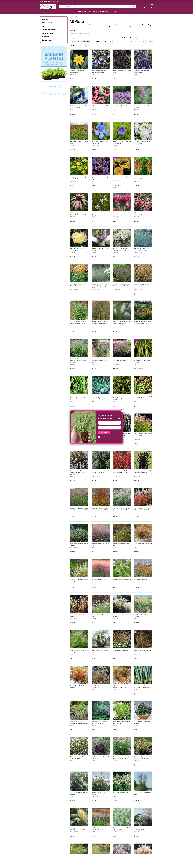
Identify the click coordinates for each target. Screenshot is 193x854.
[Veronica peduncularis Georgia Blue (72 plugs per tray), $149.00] (101, 59)
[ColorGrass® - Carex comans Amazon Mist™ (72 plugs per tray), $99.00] (79, 710)
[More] (82, 11)
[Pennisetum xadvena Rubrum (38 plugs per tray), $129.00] (101, 746)
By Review (73, 45)
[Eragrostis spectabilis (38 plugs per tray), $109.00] (101, 533)
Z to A (111, 41)
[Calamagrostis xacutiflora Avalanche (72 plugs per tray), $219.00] (79, 817)
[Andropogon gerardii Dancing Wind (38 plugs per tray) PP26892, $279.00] (101, 497)
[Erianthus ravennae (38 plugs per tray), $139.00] (143, 781)
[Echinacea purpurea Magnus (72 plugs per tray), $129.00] (101, 95)
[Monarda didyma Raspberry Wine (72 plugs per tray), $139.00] (122, 202)
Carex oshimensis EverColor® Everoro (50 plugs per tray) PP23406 (120, 397)
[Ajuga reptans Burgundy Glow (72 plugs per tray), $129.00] (101, 166)
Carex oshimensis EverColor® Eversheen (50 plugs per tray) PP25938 (142, 360)
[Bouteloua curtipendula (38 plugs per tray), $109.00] (143, 604)
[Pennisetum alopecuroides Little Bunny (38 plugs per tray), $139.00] (122, 746)
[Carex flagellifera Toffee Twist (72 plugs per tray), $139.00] (101, 675)
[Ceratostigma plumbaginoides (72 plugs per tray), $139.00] (101, 131)
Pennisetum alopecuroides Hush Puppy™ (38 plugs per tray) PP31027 (121, 323)
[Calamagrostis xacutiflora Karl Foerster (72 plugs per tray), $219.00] (79, 273)
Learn (79, 11)
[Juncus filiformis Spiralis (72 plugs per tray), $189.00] (143, 710)
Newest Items (86, 41)
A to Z (104, 41)
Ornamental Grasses (49, 30)
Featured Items (75, 41)
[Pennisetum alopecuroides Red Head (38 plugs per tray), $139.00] (101, 817)
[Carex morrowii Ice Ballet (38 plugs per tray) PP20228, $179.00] (143, 385)
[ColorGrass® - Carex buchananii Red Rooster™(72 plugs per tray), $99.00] (143, 639)
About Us (87, 11)
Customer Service (104, 11)
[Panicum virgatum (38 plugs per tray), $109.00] (122, 533)
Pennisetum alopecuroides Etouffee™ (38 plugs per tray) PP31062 (78, 360)
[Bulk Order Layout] (151, 41)
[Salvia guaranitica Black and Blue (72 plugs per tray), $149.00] (79, 95)
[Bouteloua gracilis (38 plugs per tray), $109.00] (101, 604)
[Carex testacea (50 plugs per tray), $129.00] (143, 533)
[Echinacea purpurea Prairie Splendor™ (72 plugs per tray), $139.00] (79, 202)
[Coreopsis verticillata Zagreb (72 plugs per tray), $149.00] (79, 166)
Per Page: (125, 38)
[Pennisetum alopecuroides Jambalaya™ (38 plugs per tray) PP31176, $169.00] (101, 310)
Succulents (45, 36)
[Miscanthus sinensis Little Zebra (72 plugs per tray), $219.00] (79, 746)
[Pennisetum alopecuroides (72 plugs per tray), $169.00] (101, 781)
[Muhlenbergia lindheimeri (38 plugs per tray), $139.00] (122, 604)
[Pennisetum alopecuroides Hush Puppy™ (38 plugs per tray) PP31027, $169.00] (122, 310)
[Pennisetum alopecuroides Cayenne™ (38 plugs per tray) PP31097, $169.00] (101, 348)
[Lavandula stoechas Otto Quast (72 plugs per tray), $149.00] (122, 95)
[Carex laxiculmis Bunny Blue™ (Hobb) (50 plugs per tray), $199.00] (101, 385)
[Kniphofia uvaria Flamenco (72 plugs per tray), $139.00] (143, 166)
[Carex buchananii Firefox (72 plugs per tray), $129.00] (79, 675)
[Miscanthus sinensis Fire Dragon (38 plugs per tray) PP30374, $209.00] (143, 497)
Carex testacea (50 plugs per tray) (143, 543)
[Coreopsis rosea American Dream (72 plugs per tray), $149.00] (101, 202)
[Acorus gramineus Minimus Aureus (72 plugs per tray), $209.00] (122, 710)
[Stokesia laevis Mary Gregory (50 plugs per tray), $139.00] (79, 238)
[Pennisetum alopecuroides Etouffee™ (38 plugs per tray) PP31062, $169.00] (79, 348)
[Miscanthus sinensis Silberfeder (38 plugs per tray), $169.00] (143, 817)
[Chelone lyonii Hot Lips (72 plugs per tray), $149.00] (101, 238)
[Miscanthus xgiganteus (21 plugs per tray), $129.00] (79, 781)
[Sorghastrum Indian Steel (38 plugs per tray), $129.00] (143, 568)
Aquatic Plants (47, 23)
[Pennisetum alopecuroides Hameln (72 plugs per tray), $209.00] (143, 746)
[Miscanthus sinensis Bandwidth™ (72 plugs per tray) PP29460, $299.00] (79, 310)
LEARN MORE (56, 1)
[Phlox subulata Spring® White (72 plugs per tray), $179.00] (143, 131)
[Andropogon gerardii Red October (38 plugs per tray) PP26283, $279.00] (122, 460)
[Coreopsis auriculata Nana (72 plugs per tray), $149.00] (79, 59)
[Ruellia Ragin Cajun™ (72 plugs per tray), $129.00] (79, 131)
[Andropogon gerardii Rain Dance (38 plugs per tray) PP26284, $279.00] (143, 310)
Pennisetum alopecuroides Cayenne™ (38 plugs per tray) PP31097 (99, 360)
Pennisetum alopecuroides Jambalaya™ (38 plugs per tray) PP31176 (100, 323)
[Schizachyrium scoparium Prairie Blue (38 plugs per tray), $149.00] (143, 238)
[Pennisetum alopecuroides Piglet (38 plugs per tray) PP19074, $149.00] (122, 497)
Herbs (44, 26)
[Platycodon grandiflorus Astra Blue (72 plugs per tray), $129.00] (122, 131)
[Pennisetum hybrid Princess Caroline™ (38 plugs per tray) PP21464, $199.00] (79, 460)
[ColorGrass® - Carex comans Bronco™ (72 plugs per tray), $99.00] (122, 675)
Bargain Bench (47, 40)
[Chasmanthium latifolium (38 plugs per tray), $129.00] (122, 568)
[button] (122, 411)
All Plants (45, 19)
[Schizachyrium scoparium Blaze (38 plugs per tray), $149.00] (143, 273)
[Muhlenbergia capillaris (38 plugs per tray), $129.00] (101, 568)
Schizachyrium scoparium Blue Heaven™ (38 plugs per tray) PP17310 (99, 285)
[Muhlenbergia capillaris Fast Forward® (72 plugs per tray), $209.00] (122, 348)
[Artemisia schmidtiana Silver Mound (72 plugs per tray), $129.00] (122, 238)
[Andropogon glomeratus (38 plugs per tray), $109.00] (79, 568)
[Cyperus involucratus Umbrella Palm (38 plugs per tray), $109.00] (101, 710)
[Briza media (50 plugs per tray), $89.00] (122, 781)
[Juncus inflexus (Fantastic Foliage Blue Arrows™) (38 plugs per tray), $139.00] (143, 675)
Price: (82, 46)
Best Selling (96, 41)
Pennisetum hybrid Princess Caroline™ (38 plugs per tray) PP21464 (77, 472)
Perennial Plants (47, 33)
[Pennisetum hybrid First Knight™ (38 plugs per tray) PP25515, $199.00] (143, 460)
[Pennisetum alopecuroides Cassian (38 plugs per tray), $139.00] (122, 817)
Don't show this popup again (108, 437)
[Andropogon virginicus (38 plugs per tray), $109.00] (79, 604)
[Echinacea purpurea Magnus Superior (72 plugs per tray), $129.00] (143, 202)
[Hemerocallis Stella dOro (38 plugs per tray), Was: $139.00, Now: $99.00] (122, 166)
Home (71, 17)
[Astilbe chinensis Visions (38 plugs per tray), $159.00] (143, 95)
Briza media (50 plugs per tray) (121, 792)
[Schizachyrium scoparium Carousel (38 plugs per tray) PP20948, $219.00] (122, 273)
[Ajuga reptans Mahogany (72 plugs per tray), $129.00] (122, 59)
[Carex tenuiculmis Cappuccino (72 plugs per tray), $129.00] (122, 639)
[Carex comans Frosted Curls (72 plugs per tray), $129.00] (101, 639)
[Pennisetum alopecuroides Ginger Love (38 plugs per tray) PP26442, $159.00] (79, 497)
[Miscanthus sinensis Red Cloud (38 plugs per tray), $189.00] (143, 423)
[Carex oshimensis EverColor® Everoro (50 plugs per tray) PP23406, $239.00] (122, 385)
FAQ (94, 11)
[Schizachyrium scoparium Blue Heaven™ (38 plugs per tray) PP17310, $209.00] (101, 273)
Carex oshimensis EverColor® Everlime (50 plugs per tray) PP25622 (78, 397)
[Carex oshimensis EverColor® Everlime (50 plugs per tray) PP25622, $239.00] (79, 385)
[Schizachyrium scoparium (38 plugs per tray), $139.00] (79, 533)
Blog (114, 11)
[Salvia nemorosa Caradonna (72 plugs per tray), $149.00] (143, 59)
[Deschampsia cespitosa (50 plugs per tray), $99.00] (79, 639)
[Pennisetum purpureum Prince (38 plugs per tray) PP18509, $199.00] (101, 460)
